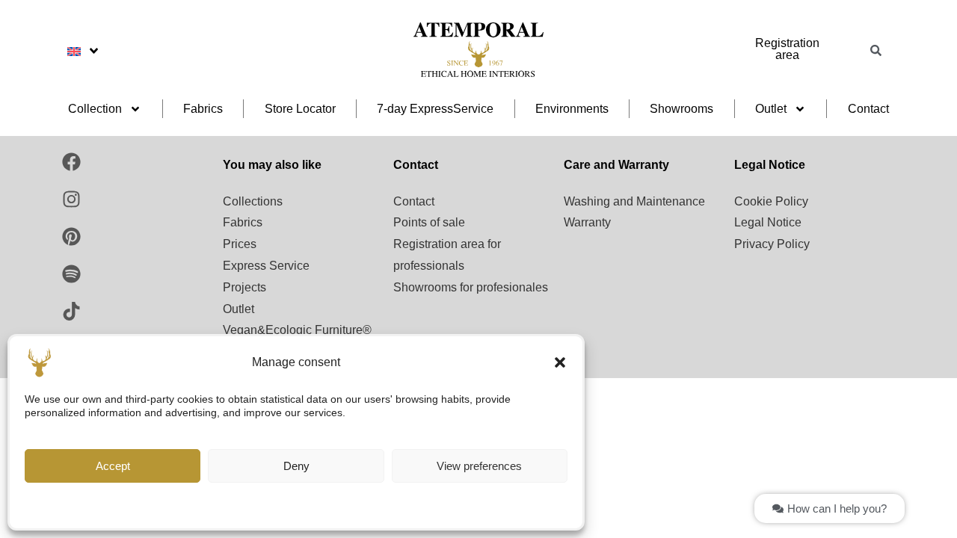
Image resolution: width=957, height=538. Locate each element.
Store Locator (300, 108)
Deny (296, 466)
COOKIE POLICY (289, 506)
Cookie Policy (771, 201)
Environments (572, 108)
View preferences (479, 466)
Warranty (587, 222)
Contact (868, 108)
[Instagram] (71, 199)
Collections (253, 201)
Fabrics (203, 108)
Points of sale (429, 222)
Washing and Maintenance (634, 201)
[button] (560, 362)
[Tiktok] (71, 311)
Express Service (266, 265)
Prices (239, 244)
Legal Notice (767, 222)
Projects (244, 287)
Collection (95, 108)
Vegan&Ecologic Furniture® (297, 330)
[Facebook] (71, 162)
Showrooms (681, 108)
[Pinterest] (71, 237)
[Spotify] (71, 274)
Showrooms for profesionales (470, 287)
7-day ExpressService (435, 108)
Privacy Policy (772, 244)
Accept (113, 466)
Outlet (771, 108)
